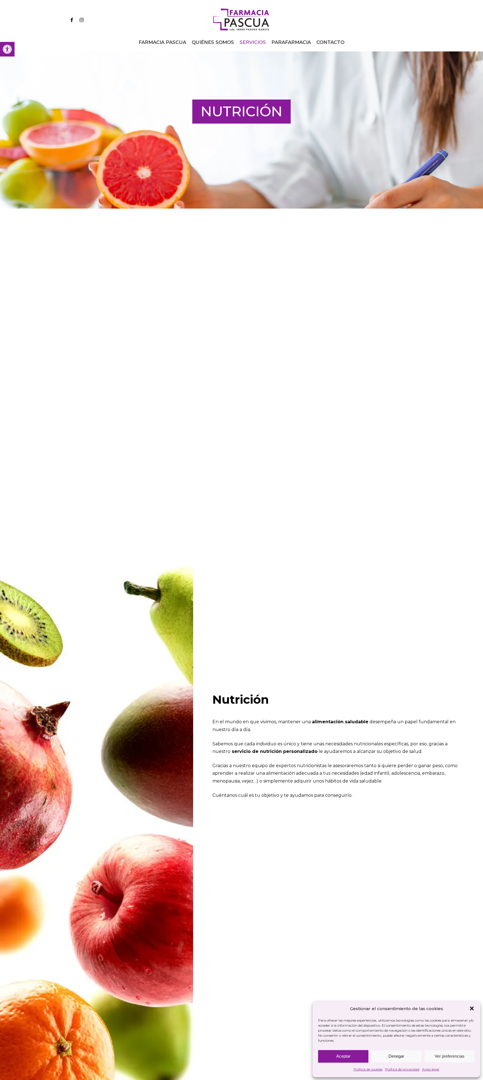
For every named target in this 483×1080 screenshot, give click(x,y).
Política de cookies (368, 1069)
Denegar (396, 1056)
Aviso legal (430, 1069)
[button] (7, 49)
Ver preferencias (450, 1056)
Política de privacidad (402, 1069)
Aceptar (343, 1056)
